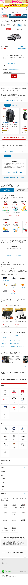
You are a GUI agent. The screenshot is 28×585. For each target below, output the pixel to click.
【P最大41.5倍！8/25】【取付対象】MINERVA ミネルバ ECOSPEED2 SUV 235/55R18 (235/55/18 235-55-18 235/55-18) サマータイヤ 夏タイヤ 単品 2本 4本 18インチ (10, 125)
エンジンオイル (21, 83)
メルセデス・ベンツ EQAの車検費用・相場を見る (11, 343)
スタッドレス (14, 105)
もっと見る (24, 366)
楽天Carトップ (3, 12)
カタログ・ (3, 25)
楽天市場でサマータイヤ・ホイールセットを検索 (14, 177)
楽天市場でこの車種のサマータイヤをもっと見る (14, 137)
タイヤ (3, 83)
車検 (14, 25)
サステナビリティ (14, 576)
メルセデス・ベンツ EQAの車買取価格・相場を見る (11, 340)
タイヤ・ (19, 25)
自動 (25, 25)
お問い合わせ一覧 (8, 576)
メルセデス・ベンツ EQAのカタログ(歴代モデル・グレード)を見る (12, 336)
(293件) (20, 326)
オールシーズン (21, 105)
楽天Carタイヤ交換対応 (10, 100)
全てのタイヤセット (19, 151)
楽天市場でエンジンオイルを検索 (14, 255)
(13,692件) (7, 326)
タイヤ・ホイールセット (12, 83)
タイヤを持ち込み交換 (7, 190)
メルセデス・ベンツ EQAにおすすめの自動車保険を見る (12, 346)
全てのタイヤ (19, 100)
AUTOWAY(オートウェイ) (7, 132)
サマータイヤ (7, 105)
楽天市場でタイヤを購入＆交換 (21, 190)
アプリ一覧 (3, 576)
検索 (15, 76)
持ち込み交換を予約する (14, 215)
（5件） (10, 130)
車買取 (8, 25)
